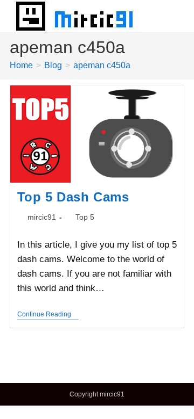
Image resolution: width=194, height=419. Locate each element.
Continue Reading (48, 315)
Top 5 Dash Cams (73, 197)
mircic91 (41, 217)
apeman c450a (101, 65)
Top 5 (84, 217)
